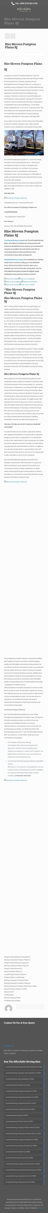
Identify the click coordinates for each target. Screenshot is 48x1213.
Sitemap (40, 1208)
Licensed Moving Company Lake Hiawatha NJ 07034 (23, 1073)
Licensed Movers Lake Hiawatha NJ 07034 (20, 1079)
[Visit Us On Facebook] (26, 279)
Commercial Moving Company (14, 240)
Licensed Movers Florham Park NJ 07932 (19, 1121)
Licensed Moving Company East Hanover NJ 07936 (23, 1164)
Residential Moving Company (14, 259)
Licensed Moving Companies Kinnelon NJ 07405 (22, 1097)
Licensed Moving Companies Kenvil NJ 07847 (21, 1103)
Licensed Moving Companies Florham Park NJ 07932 (23, 1133)
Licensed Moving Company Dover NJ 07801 (20, 1182)
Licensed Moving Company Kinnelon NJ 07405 (21, 1091)
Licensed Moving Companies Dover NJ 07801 (21, 1176)
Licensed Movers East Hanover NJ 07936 (19, 1158)
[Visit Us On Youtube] (11, 285)
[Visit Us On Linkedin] (27, 285)
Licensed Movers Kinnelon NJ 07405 (18, 1085)
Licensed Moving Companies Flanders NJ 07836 (22, 1139)
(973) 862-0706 (34, 116)
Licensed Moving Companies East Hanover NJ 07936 (23, 1170)
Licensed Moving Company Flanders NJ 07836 (21, 1146)
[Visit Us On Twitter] (11, 279)
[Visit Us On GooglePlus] (13, 282)
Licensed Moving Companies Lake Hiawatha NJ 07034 (24, 1067)
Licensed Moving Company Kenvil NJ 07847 (20, 1109)
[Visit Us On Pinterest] (29, 282)
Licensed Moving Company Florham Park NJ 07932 (23, 1127)
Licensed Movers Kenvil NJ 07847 (17, 1115)
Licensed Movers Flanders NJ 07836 (18, 1152)
